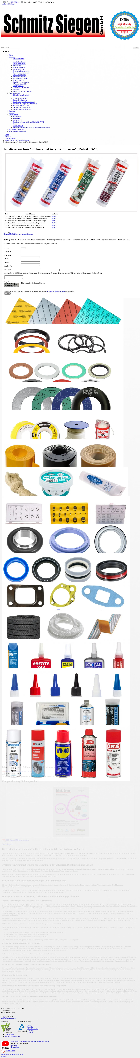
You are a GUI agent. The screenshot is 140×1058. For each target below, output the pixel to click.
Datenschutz (15, 1047)
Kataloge (30, 1031)
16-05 (54, 225)
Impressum (14, 1045)
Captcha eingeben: (10, 282)
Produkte (8, 136)
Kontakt (30, 1032)
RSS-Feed (4, 1056)
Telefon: (7, 262)
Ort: (9, 269)
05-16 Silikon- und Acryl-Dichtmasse (17, 140)
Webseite (4, 1054)
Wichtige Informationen (12, 1036)
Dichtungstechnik (10, 138)
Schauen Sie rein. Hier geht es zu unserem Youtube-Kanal (30, 1041)
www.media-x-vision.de (15, 1054)
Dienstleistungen (32, 1029)
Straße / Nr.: (8, 266)
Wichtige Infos (10, 1051)
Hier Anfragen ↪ (7, 844)
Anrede (6, 248)
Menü (7, 51)
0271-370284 (14, 2)
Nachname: (8, 255)
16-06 (54, 227)
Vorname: (7, 252)
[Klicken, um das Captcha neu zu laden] (11, 285)
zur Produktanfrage (8, 4)
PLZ (5, 269)
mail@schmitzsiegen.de (8, 1018)
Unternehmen (9, 1034)
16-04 (54, 223)
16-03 (54, 221)
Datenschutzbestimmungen (56, 291)
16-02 (54, 216)
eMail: (6, 259)
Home (7, 135)
